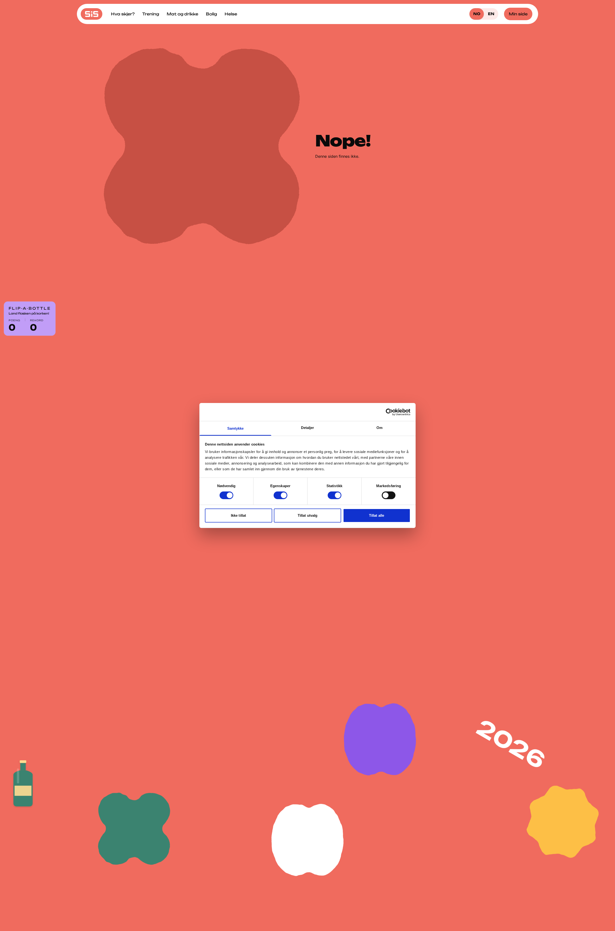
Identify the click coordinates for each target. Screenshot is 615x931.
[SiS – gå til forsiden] (91, 14)
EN (491, 14)
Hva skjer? (123, 14)
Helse (231, 14)
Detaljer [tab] (307, 428)
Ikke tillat (238, 515)
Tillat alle (376, 515)
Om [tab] (379, 428)
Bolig (211, 14)
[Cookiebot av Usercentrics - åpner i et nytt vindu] (389, 411)
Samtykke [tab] (235, 428)
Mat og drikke (182, 14)
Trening (150, 14)
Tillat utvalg (307, 515)
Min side (518, 14)
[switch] (280, 495)
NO (476, 14)
